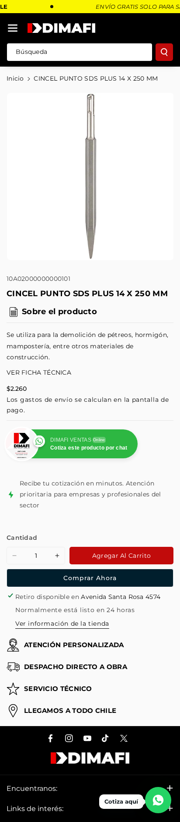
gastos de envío (46, 400)
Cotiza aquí (121, 801)
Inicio (15, 78)
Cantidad (22, 538)
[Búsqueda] (164, 52)
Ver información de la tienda (62, 623)
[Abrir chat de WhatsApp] (158, 800)
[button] (12, 28)
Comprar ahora (90, 578)
